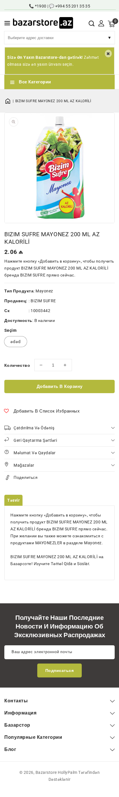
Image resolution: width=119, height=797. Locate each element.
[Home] (9, 101)
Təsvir (13, 500)
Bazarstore (46, 772)
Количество (17, 365)
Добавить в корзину (60, 386)
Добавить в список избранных (47, 411)
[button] (7, 24)
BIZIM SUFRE (43, 300)
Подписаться (59, 670)
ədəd (15, 341)
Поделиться (26, 477)
